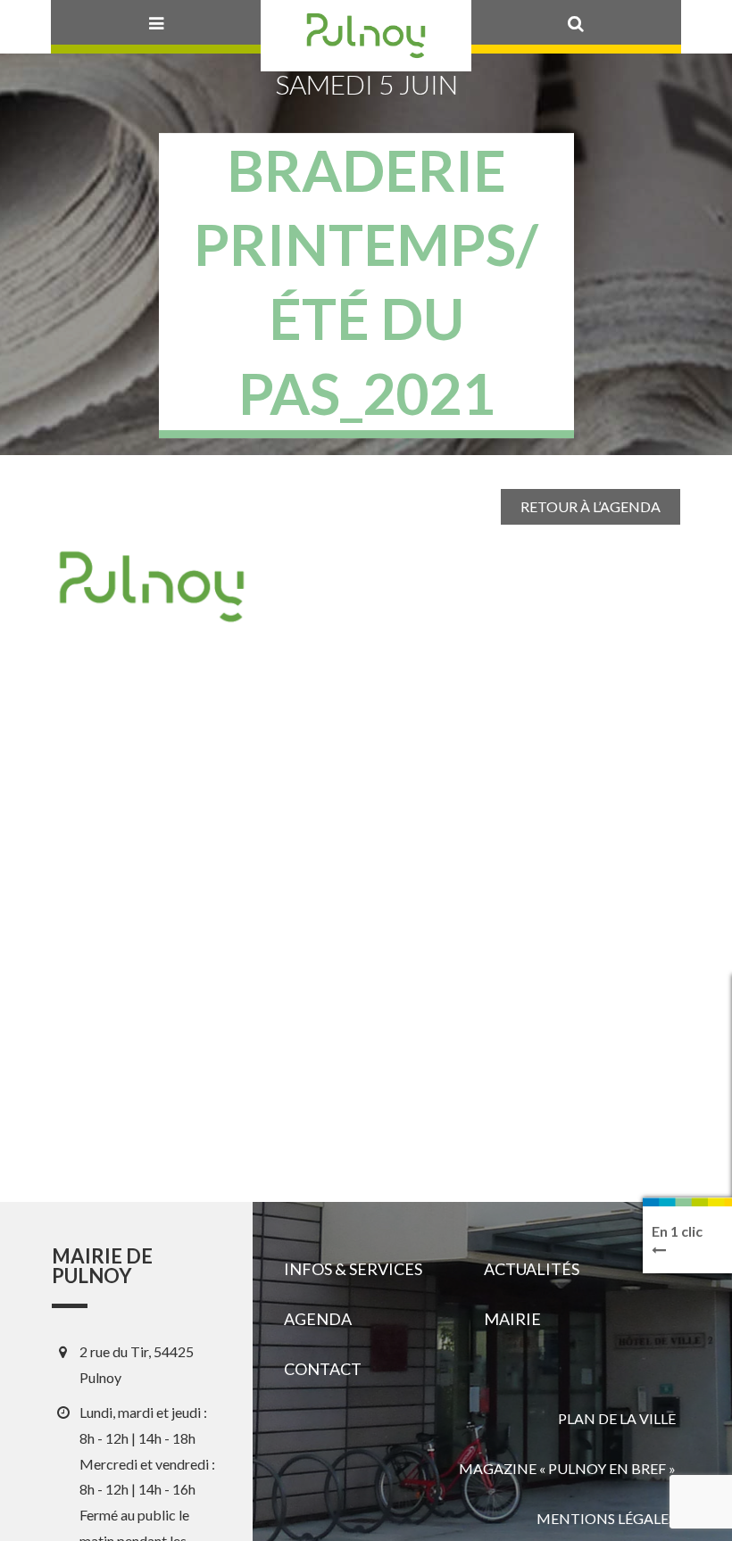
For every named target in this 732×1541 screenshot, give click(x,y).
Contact (323, 1369)
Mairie (512, 1319)
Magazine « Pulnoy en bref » (567, 1468)
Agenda (318, 1319)
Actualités (531, 1269)
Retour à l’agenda (590, 506)
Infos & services (353, 1269)
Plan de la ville (617, 1418)
